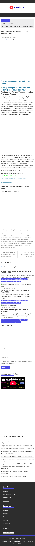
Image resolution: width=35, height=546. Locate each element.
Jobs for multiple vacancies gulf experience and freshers (16, 456)
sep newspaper (7, 182)
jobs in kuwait (16, 230)
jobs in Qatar (7, 232)
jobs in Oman (4, 281)
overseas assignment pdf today (8, 247)
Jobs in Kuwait (23, 230)
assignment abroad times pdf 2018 (20, 239)
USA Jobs (5, 513)
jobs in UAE (13, 232)
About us (5, 491)
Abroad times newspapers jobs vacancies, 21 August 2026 (17, 448)
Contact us (6, 501)
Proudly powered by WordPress (11, 541)
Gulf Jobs (4, 230)
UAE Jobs (5, 520)
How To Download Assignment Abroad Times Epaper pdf (27, 254)
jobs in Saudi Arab (25, 245)
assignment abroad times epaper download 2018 (17, 235)
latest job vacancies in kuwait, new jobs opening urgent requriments (8, 254)
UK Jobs (5, 517)
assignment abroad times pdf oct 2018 (10, 241)
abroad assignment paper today (9, 234)
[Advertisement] (17, 61)
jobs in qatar (18, 245)
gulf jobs (5, 245)
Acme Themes (17, 543)
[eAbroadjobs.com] (2, 15)
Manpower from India (9, 494)
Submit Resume (7, 497)
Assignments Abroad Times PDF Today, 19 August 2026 (16, 464)
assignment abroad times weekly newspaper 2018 (17, 243)
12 (1, 182)
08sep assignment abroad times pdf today (14, 178)
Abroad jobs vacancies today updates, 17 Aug (13, 476)
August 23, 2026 (6, 269)
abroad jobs (20, 234)
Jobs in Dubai (10, 230)
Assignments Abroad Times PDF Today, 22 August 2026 (16, 445)
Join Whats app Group (10, 175)
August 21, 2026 (6, 288)
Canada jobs (6, 523)
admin (14, 37)
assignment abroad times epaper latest (10, 237)
